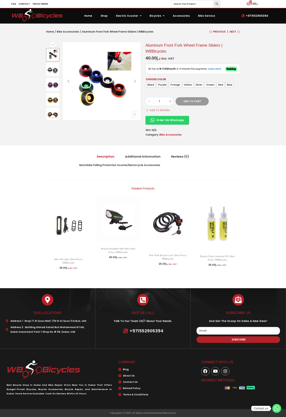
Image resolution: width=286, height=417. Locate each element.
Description (105, 156)
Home (88, 16)
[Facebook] (205, 371)
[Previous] (68, 81)
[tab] (105, 156)
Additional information (143, 156)
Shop (104, 16)
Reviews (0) (180, 156)
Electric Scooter (127, 16)
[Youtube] (215, 371)
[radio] (151, 84)
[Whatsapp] (276, 408)
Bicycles (155, 16)
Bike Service (206, 16)
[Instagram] (225, 371)
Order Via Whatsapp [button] (170, 120)
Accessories (181, 16)
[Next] (135, 81)
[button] (157, 110)
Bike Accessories (68, 31)
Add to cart (192, 101)
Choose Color (156, 79)
